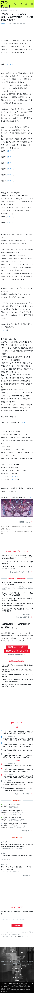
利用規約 (17, 971)
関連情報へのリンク (25, 522)
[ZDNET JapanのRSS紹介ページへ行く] (22, 952)
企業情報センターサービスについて (17, 651)
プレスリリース (13, 10)
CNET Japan (17, 936)
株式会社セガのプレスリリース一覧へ (20, 572)
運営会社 (17, 980)
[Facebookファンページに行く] (12, 952)
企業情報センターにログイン (17, 647)
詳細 (29, 989)
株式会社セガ (4, 23)
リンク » (10, 64)
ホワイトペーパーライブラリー (22, 794)
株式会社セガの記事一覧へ (23, 617)
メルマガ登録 (17, 925)
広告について (17, 977)
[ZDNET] (6, 4)
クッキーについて (17, 974)
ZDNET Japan (4, 10)
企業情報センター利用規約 (15, 654)
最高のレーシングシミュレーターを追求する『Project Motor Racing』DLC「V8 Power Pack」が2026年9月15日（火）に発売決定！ (17, 557)
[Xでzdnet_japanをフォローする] (17, 952)
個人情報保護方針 (17, 968)
